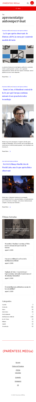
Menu (19, 8)
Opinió (4, 324)
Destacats (14, 30)
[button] (32, 3)
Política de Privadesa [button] (18, 366)
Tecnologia (5, 326)
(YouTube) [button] (18, 372)
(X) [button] (18, 385)
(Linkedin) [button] (18, 377)
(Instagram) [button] (18, 381)
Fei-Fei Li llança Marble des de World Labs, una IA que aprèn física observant (17, 167)
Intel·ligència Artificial (22, 30)
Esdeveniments (6, 314)
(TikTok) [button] (18, 370)
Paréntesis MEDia (6, 30)
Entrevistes (5, 312)
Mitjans (4, 321)
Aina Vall (4, 161)
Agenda (4, 304)
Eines (3, 309)
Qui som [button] (18, 362)
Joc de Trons (5, 319)
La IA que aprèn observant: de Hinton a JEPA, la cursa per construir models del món (17, 36)
